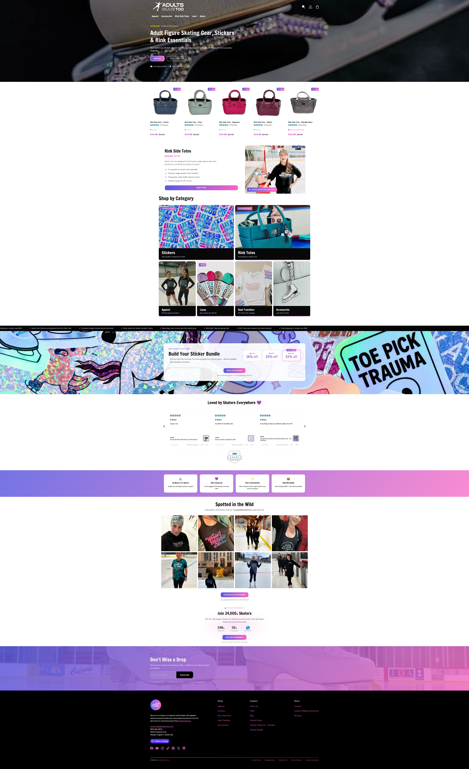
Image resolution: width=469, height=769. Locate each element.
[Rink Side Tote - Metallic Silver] (303, 103)
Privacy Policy (256, 760)
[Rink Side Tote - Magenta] (234, 103)
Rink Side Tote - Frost (193, 122)
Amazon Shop (256, 720)
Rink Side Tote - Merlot (263, 122)
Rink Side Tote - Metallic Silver (300, 122)
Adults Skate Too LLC (162, 760)
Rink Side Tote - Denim (159, 122)
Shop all (157, 58)
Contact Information (312, 760)
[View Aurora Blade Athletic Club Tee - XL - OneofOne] (206, 438)
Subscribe (184, 675)
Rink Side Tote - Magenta (229, 122)
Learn (194, 16)
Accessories (166, 16)
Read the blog (176, 58)
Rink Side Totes (182, 16)
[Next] (305, 426)
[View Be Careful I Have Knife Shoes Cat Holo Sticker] (251, 438)
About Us (254, 706)
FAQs (252, 711)
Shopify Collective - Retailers (262, 725)
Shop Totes (201, 188)
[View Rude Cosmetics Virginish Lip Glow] (296, 438)
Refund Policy (283, 760)
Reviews (297, 715)
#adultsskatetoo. (184, 721)
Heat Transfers (224, 720)
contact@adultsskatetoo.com (161, 726)
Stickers (221, 711)
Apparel (155, 16)
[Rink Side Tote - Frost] (200, 103)
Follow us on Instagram (234, 595)
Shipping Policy (270, 760)
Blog (252, 715)
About (202, 16)
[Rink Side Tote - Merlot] (269, 103)
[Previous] (164, 426)
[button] (317, 7)
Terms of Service (296, 760)
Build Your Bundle (234, 370)
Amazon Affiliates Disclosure (306, 711)
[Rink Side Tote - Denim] (165, 103)
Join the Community (234, 637)
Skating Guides (256, 730)
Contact (297, 706)
